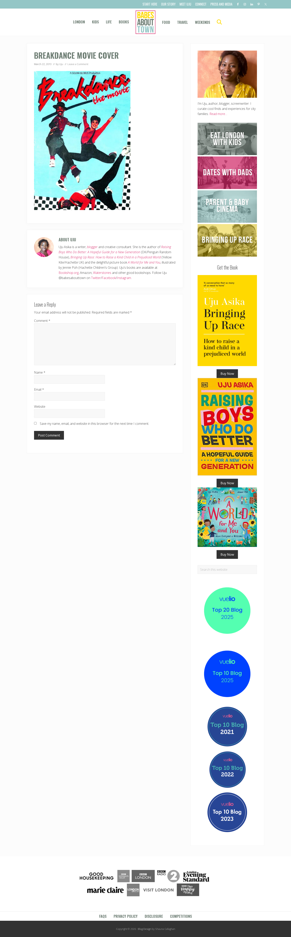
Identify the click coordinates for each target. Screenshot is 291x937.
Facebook (109, 278)
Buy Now (227, 373)
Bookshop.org (69, 272)
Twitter (96, 278)
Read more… (218, 114)
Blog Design (144, 929)
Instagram (124, 278)
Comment (42, 320)
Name (39, 372)
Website (39, 406)
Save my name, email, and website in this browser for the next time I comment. (94, 423)
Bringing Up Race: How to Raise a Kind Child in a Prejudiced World (115, 257)
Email (39, 389)
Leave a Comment (78, 64)
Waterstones (102, 272)
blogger (92, 247)
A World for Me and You (144, 262)
